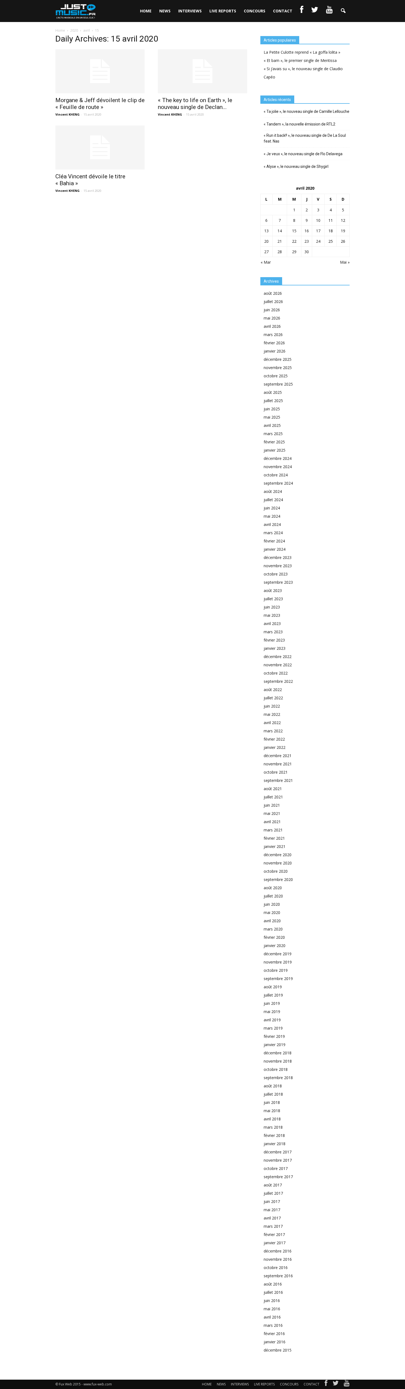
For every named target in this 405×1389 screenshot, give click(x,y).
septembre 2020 (278, 879)
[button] (343, 11)
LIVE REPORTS (222, 10)
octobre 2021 (276, 772)
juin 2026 (272, 309)
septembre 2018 (278, 1077)
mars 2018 (273, 1127)
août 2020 (273, 887)
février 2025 (274, 441)
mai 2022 (272, 714)
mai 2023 (272, 615)
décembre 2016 (277, 1251)
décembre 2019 (277, 953)
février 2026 (274, 342)
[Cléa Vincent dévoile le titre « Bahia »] (100, 147)
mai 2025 (272, 417)
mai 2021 (272, 813)
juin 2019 (272, 1003)
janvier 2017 (274, 1242)
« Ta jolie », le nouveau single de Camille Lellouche (306, 111)
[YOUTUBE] (329, 11)
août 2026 (273, 293)
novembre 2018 (278, 1061)
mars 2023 (273, 631)
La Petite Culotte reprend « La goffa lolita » (302, 52)
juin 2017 (272, 1201)
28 (279, 251)
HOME (146, 10)
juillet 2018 (273, 1094)
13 (266, 230)
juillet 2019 (273, 995)
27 (266, 251)
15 (294, 230)
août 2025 (273, 392)
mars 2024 (273, 532)
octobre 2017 (276, 1168)
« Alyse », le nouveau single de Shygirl (296, 166)
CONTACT (282, 10)
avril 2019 (272, 1019)
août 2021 (273, 788)
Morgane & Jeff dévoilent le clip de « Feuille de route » (100, 103)
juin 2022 (272, 706)
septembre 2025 (278, 384)
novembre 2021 (278, 763)
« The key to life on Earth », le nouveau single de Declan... (195, 103)
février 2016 (274, 1333)
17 (318, 230)
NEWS (165, 10)
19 (343, 230)
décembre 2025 (277, 359)
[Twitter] (336, 1384)
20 (266, 241)
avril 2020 (272, 920)
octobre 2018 (276, 1069)
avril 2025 (272, 425)
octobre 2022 (276, 673)
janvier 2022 (274, 747)
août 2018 (273, 1085)
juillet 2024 (273, 499)
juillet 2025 (273, 400)
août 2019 (273, 986)
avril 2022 (272, 722)
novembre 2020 (278, 863)
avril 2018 (272, 1118)
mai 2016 (272, 1308)
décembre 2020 (277, 854)
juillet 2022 (273, 697)
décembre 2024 (277, 458)
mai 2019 (272, 1011)
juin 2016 (272, 1300)
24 (318, 241)
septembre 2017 (278, 1176)
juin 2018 (272, 1102)
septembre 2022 (278, 681)
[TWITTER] (314, 11)
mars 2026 (273, 334)
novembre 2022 (278, 664)
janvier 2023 (274, 648)
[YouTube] (347, 1384)
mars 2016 (273, 1325)
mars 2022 (273, 730)
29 (294, 251)
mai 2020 (272, 912)
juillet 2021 (273, 796)
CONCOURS (254, 10)
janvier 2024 (274, 549)
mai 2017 (272, 1209)
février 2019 (274, 1036)
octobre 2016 (276, 1267)
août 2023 (273, 590)
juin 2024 (272, 508)
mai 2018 (272, 1110)
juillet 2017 (273, 1193)
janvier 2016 (274, 1341)
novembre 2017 (278, 1160)
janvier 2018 (274, 1143)
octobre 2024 (276, 474)
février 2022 (274, 739)
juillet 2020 (273, 896)
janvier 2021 (274, 846)
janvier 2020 (274, 945)
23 (306, 241)
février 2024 (274, 541)
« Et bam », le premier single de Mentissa (300, 60)
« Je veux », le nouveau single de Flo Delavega (303, 154)
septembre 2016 (278, 1275)
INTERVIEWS (190, 10)
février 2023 (274, 640)
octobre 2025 (276, 375)
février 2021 (274, 838)
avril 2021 (272, 821)
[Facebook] (326, 1384)
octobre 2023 (276, 574)
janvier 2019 (274, 1044)
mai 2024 (272, 516)
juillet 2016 (273, 1292)
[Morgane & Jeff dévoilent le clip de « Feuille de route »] (100, 71)
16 (306, 230)
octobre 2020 (276, 871)
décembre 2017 (277, 1152)
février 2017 (274, 1234)
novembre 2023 (278, 565)
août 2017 (273, 1185)
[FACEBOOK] (301, 11)
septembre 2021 (278, 780)
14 (279, 230)
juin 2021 (272, 805)
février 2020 (274, 937)
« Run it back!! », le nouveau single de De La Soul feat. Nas (305, 138)
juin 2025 (272, 408)
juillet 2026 (273, 301)
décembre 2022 (277, 656)
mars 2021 (273, 830)
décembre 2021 (277, 755)
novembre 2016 (278, 1259)
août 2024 (273, 491)
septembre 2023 (278, 582)
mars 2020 (273, 929)
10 (318, 220)
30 (306, 251)
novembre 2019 (278, 962)
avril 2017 (272, 1218)
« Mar (266, 262)
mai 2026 (272, 318)
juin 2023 (272, 607)
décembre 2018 (277, 1052)
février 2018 (274, 1135)
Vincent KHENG (67, 114)
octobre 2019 (276, 970)
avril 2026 (272, 326)
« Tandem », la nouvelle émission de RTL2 (299, 124)
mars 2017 (273, 1226)
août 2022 (273, 689)
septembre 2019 (278, 978)
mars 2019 (273, 1028)
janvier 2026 (274, 351)
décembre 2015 (277, 1350)
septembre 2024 (278, 483)
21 (279, 241)
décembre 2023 (277, 557)
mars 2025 (273, 433)
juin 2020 (272, 904)
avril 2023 (272, 623)
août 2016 (273, 1284)
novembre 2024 (278, 466)
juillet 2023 (273, 598)
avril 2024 (272, 524)
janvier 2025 (274, 450)
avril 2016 (272, 1317)
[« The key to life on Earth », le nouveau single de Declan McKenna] (202, 71)
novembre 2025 (278, 367)
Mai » (345, 262)
